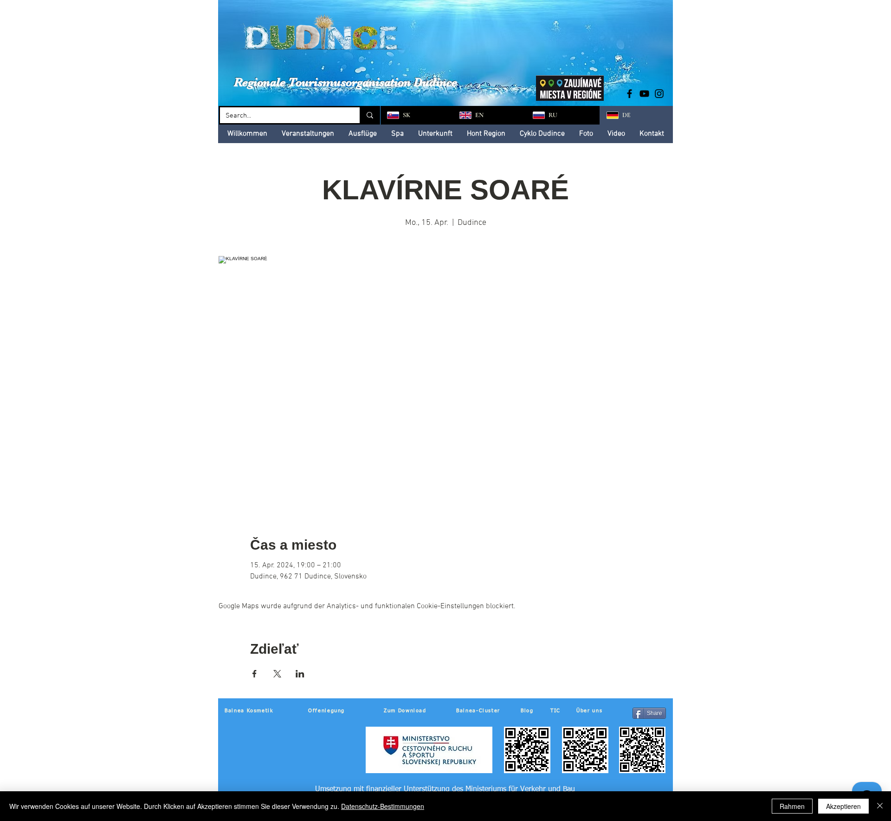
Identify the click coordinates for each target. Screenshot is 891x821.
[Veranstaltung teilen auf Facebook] (254, 673)
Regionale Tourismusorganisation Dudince (345, 82)
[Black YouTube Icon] (644, 93)
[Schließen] (879, 806)
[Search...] (369, 115)
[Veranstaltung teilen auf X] (277, 673)
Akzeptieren (843, 806)
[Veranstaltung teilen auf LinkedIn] (300, 673)
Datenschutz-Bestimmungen (382, 806)
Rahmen (792, 806)
